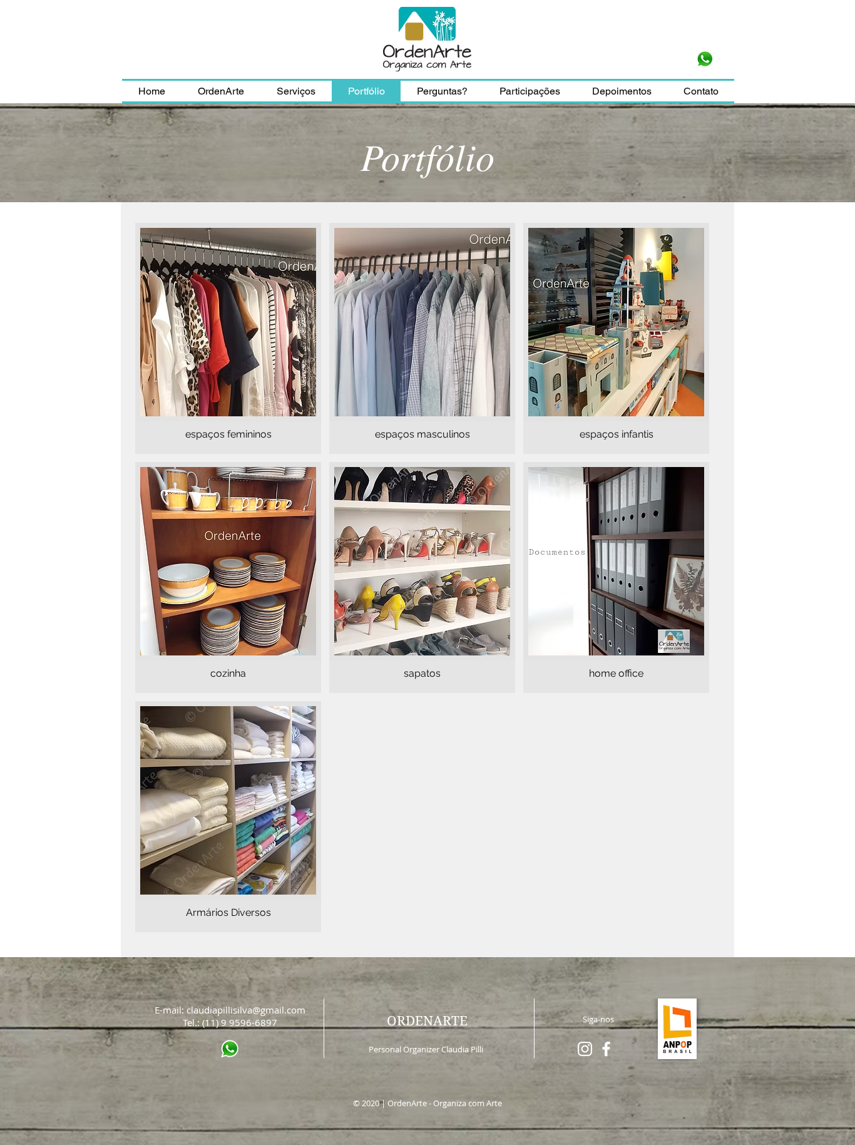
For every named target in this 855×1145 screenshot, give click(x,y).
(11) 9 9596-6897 (239, 1022)
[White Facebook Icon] (606, 1049)
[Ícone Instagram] (585, 1049)
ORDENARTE (427, 1021)
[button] (529, 91)
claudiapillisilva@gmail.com (246, 1010)
